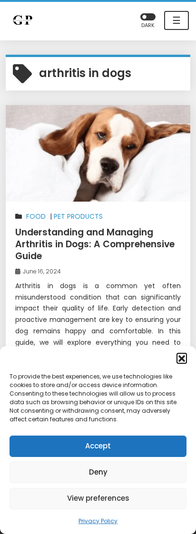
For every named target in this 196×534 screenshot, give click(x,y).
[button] (181, 358)
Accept (98, 446)
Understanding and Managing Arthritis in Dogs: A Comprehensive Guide (95, 244)
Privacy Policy (98, 521)
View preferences (98, 498)
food (36, 216)
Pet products (78, 216)
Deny (98, 472)
